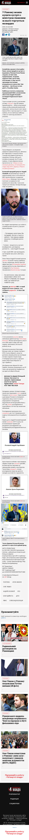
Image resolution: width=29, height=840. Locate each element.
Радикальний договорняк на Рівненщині (9, 648)
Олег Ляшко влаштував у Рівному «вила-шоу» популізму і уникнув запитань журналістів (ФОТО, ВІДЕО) (13, 758)
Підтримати (21, 2)
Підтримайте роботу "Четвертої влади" (14, 832)
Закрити (15, 827)
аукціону (15, 337)
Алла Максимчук (12, 30)
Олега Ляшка (6, 179)
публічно (5, 260)
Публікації (5, 9)
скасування (5, 413)
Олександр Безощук (16, 600)
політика (6, 582)
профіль (21, 456)
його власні (13, 395)
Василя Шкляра (15, 270)
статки (19, 393)
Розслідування (7, 643)
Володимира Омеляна (19, 264)
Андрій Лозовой (9, 591)
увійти (3, 618)
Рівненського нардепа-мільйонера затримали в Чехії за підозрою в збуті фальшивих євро (14, 719)
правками (10, 422)
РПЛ (19, 591)
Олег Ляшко (7, 587)
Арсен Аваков (17, 582)
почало (9, 404)
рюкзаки (17, 463)
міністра (13, 286)
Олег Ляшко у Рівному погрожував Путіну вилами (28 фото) (13, 683)
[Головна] (6, 2)
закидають (13, 469)
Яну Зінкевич (15, 268)
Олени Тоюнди (18, 384)
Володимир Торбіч (7, 32)
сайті (5, 577)
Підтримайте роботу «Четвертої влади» (14, 776)
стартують (10, 103)
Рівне (4, 600)
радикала (12, 290)
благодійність (8, 596)
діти (17, 596)
